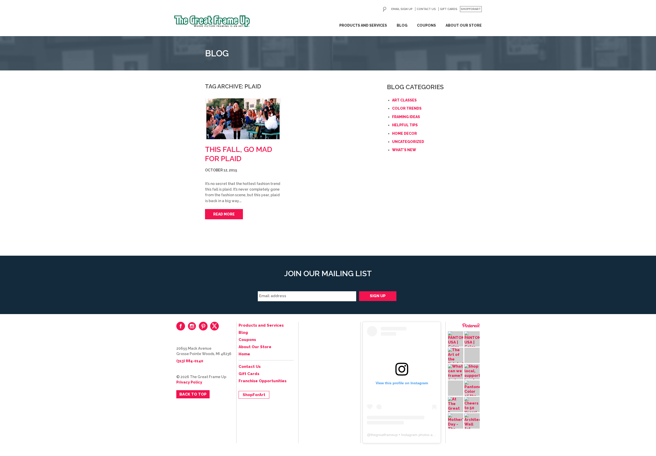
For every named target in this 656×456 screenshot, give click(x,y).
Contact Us (426, 9)
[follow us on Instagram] (192, 326)
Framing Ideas (406, 117)
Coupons (426, 25)
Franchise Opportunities (262, 381)
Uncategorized (408, 142)
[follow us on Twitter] (214, 326)
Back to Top (193, 394)
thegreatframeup (384, 435)
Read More (224, 214)
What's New (404, 150)
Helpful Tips (405, 125)
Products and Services (363, 25)
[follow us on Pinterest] (203, 326)
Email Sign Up (402, 9)
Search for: (384, 9)
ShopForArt (471, 9)
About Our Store (464, 25)
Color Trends (407, 108)
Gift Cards (448, 9)
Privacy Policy (189, 382)
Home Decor (404, 133)
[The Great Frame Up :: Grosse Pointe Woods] (212, 21)
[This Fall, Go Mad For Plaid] (243, 119)
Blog (402, 25)
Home (244, 354)
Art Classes (404, 100)
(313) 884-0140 (189, 361)
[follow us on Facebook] (180, 326)
